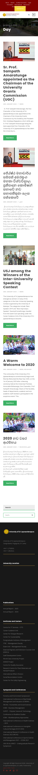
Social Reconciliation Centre (12, 677)
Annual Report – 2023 (10, 609)
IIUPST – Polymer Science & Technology (17, 711)
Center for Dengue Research (13, 634)
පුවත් (21, 202)
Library (24, 6)
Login (29, 2)
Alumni (12, 2)
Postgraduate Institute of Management (17, 640)
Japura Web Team (9, 768)
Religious (28, 369)
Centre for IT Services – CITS (13, 627)
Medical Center (16, 6)
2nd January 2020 (10, 104)
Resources (27, 4)
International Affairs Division (13, 674)
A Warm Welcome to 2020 (19, 362)
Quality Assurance (21, 2)
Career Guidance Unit (10, 631)
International (18, 4)
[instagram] (17, 770)
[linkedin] (7, 770)
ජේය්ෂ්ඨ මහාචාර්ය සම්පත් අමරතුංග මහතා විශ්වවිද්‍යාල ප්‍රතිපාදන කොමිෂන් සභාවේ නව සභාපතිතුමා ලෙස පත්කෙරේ (17, 185)
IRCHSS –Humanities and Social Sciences (17, 705)
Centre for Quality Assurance (13, 665)
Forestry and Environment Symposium (16, 696)
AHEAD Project (8, 662)
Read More (10, 138)
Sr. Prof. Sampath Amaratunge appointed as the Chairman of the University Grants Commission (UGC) (18, 83)
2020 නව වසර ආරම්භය (15, 440)
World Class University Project (13, 659)
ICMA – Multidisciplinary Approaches (15, 718)
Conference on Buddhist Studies (14, 714)
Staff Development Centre (12, 655)
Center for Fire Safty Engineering (14, 680)
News (22, 104)
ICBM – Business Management (14, 708)
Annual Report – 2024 (10, 612)
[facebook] (3, 770)
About (7, 2)
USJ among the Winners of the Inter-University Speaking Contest (18, 279)
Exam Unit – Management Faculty (14, 647)
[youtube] (13, 770)
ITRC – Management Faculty (13, 643)
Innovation (10, 4)
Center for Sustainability (11, 637)
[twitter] (10, 770)
